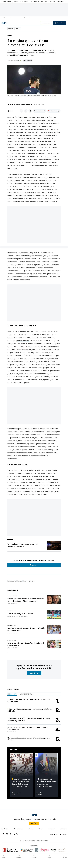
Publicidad (52, 829)
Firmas (31, 829)
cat (62, 18)
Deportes (11, 28)
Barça (20, 581)
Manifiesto (5, 829)
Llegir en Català (27, 60)
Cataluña (8, 18)
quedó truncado (22, 340)
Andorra (14, 18)
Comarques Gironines (37, 18)
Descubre (13, 750)
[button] (65, 1)
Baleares (19, 18)
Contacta (63, 829)
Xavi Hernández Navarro (24, 104)
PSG (25, 581)
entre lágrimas (49, 129)
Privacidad (32, 840)
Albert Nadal (11, 104)
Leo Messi (31, 581)
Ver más (55, 750)
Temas (41, 829)
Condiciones (39, 840)
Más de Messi (12, 590)
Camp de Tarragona (49, 18)
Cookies (45, 840)
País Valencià (26, 18)
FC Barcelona (12, 581)
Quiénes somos (18, 829)
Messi (17, 28)
